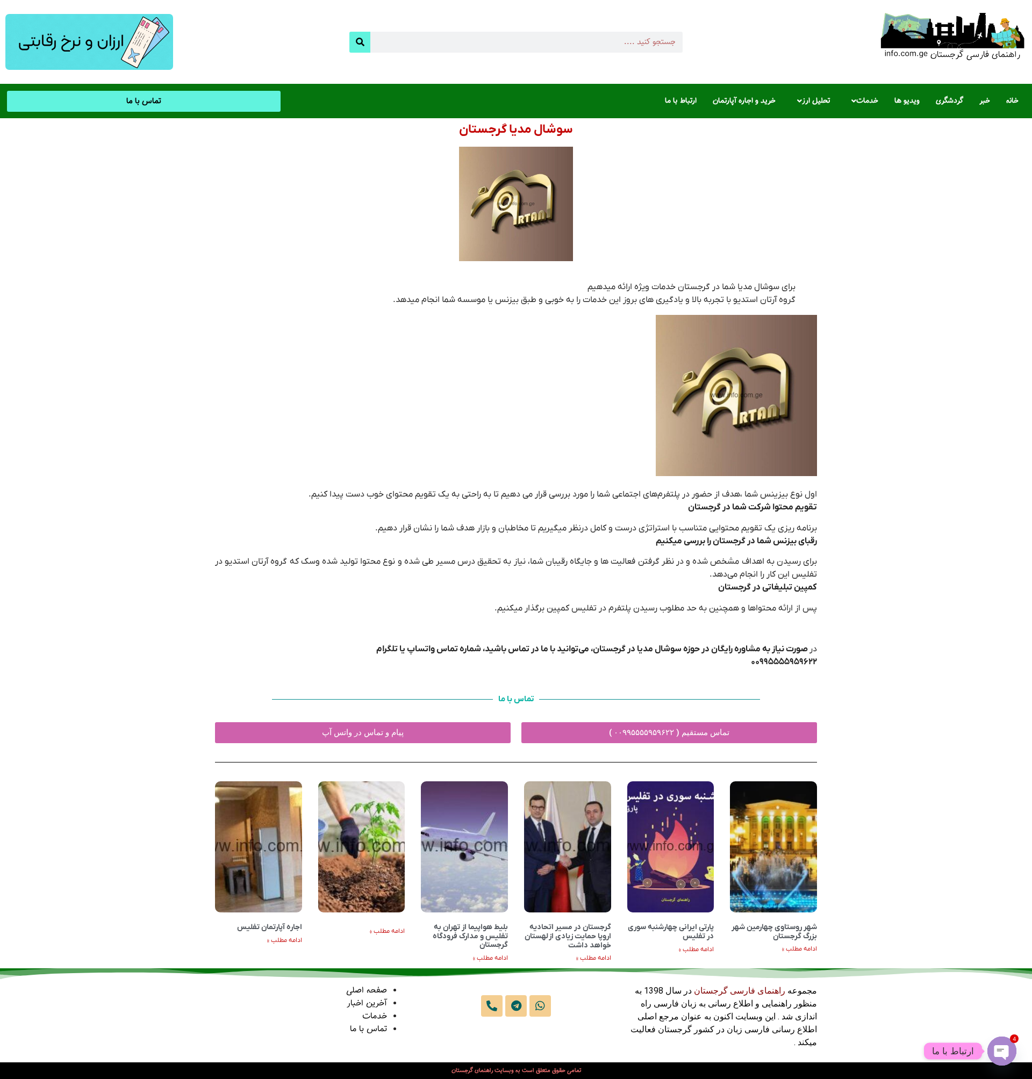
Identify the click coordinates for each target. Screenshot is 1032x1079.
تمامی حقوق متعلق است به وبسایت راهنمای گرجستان (516, 1070)
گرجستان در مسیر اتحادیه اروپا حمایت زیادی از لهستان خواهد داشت (568, 936)
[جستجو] (359, 42)
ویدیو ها (907, 101)
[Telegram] (516, 1006)
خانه (1012, 101)
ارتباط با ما (681, 101)
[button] (862, 101)
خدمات (867, 101)
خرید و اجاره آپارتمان (744, 101)
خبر (984, 101)
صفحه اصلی (366, 990)
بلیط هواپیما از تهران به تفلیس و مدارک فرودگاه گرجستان (470, 936)
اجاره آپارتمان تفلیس (269, 927)
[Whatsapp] (540, 1006)
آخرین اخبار (367, 1003)
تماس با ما (368, 1029)
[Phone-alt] (492, 1006)
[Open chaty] (1001, 1051)
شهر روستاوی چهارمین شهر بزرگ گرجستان (774, 931)
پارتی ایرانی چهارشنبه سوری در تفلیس (671, 931)
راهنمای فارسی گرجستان (739, 991)
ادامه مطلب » (799, 949)
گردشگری (949, 101)
